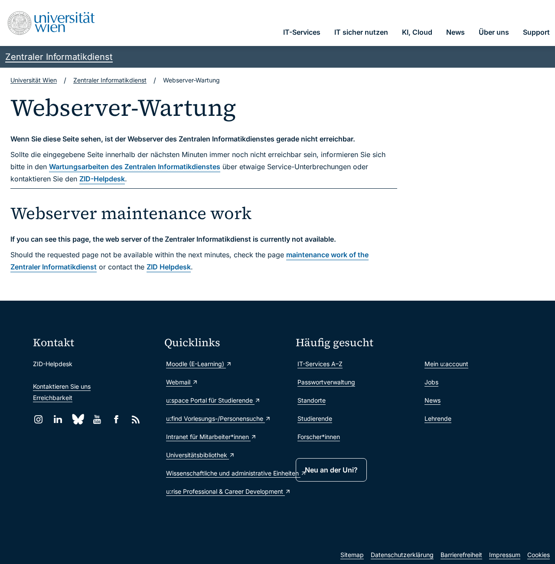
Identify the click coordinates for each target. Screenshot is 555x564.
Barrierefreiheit (461, 554)
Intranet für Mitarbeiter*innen (208, 436)
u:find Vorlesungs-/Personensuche (215, 418)
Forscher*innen (318, 436)
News (432, 400)
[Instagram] (38, 419)
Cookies (538, 554)
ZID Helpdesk (169, 266)
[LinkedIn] (58, 419)
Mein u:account (446, 363)
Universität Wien (33, 80)
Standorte (311, 400)
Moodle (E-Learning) (196, 363)
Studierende (314, 418)
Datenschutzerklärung (402, 554)
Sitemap (352, 554)
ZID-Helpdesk (102, 178)
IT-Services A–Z (320, 363)
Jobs (431, 382)
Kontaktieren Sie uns (62, 386)
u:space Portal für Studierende (210, 400)
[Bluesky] (77, 419)
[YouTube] (97, 419)
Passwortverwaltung (326, 382)
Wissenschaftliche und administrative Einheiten (226, 473)
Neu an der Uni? (331, 470)
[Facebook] (116, 419)
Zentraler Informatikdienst (59, 57)
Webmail (179, 382)
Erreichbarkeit (52, 397)
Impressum (504, 554)
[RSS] (136, 419)
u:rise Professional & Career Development (225, 491)
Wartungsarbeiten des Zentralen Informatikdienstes (134, 166)
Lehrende (437, 418)
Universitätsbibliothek (197, 455)
